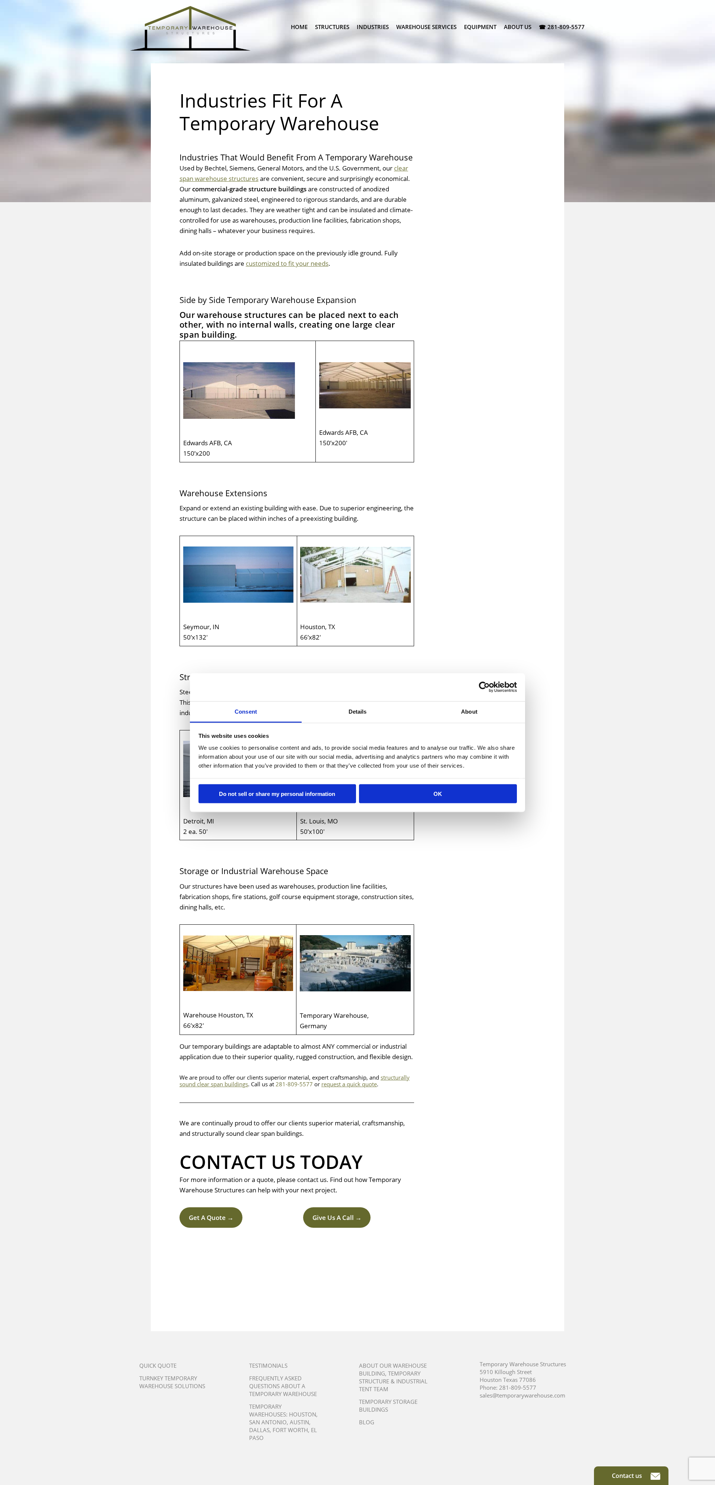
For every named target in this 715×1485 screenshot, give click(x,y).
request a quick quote (349, 1084)
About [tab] (469, 711)
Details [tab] (358, 711)
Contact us (628, 1476)
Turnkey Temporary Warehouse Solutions (172, 1382)
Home (299, 27)
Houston (302, 1414)
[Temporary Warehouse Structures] (190, 28)
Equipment (480, 27)
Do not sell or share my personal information (277, 794)
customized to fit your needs (287, 263)
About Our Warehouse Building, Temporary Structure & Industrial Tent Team (393, 1377)
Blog (366, 1422)
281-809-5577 (294, 1084)
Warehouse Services (426, 27)
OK (437, 794)
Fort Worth (290, 1430)
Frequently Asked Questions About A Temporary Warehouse (283, 1386)
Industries (373, 27)
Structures (332, 27)
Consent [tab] (246, 711)
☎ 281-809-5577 (562, 27)
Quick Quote (158, 1365)
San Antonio (268, 1422)
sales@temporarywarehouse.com (522, 1395)
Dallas (259, 1430)
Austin (299, 1422)
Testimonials (268, 1365)
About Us (517, 27)
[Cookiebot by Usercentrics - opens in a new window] (484, 687)
